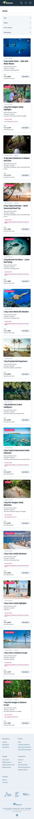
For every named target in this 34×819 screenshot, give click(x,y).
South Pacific (5, 747)
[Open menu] (30, 3)
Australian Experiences (24, 744)
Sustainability (28, 808)
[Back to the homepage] (7, 2)
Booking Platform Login (8, 764)
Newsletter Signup (22, 769)
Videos (19, 762)
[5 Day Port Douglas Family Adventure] (17, 489)
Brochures (20, 759)
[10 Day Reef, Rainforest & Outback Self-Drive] (17, 144)
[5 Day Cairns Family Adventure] (17, 540)
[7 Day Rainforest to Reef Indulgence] (17, 391)
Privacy (22, 808)
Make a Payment (6, 767)
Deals (19, 742)
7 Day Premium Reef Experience (15, 361)
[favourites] (26, 3)
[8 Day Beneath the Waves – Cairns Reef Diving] (17, 246)
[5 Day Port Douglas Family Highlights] (17, 93)
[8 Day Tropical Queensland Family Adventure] (17, 437)
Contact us (5, 782)
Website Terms (16, 808)
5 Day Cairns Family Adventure (15, 554)
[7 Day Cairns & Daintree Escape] (17, 639)
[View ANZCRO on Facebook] (17, 815)
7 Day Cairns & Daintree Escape (15, 653)
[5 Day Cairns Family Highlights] (17, 589)
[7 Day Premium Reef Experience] (17, 347)
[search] (21, 3)
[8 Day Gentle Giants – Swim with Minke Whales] (17, 47)
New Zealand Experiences (24, 747)
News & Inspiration (23, 764)
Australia (4, 742)
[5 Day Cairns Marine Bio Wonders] (17, 298)
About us (4, 779)
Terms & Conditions (7, 808)
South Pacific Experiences (24, 749)
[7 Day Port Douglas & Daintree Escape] (17, 689)
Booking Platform (6, 762)
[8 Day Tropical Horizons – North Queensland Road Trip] (17, 192)
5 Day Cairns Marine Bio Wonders (16, 312)
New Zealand (5, 744)
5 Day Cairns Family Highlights (15, 603)
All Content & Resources (24, 767)
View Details (25, 76)
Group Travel (5, 759)
